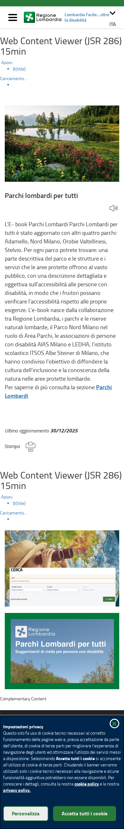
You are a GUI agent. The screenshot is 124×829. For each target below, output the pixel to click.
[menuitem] (68, 69)
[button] (112, 17)
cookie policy (86, 783)
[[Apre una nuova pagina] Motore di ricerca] (62, 567)
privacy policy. (17, 790)
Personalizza (25, 813)
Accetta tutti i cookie (84, 813)
